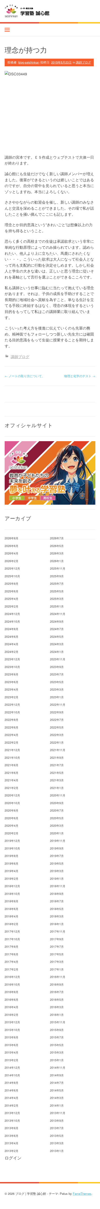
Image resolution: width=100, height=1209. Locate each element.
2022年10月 (12, 712)
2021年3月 (57, 780)
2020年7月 (57, 810)
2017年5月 (57, 954)
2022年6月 (11, 727)
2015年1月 (57, 1060)
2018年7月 (57, 901)
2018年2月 (11, 924)
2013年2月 (11, 1151)
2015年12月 (12, 1022)
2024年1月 (57, 652)
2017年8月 (11, 946)
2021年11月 (57, 750)
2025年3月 (57, 599)
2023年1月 (57, 697)
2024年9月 (57, 621)
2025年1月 (57, 606)
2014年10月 (12, 1075)
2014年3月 (57, 1098)
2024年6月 (11, 636)
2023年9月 (57, 667)
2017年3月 (57, 962)
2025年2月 (11, 606)
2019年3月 (57, 871)
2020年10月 (12, 803)
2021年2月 (11, 788)
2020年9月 (57, 803)
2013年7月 (57, 1128)
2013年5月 (57, 1136)
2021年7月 (57, 765)
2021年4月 (11, 780)
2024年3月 (57, 644)
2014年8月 (11, 1083)
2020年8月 (11, 810)
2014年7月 (57, 1083)
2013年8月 (11, 1128)
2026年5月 (57, 546)
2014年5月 (57, 1090)
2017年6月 (11, 954)
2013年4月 (11, 1143)
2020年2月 (11, 833)
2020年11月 (57, 795)
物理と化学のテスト (79, 376)
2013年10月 (12, 1120)
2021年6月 (11, 773)
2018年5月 (57, 909)
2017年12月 (12, 931)
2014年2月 (11, 1105)
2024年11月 (57, 614)
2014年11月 (57, 1067)
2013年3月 (57, 1143)
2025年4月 (11, 599)
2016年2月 (11, 1015)
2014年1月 (57, 1105)
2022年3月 (57, 735)
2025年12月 (12, 568)
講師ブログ (83, 62)
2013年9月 (57, 1120)
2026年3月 (57, 553)
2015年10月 (12, 1030)
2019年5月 (57, 863)
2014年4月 (11, 1098)
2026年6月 (11, 546)
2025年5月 (57, 591)
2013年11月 (57, 1113)
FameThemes (82, 1193)
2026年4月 (11, 553)
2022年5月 (57, 727)
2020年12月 (12, 795)
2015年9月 (57, 1030)
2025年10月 (12, 576)
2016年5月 (57, 999)
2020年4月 (11, 825)
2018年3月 (57, 916)
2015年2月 (11, 1060)
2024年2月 (11, 652)
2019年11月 (57, 841)
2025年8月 (11, 583)
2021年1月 (57, 788)
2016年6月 (11, 999)
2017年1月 (57, 969)
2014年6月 (11, 1090)
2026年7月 (57, 538)
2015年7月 (57, 1037)
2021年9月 (57, 757)
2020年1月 (57, 833)
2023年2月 (11, 697)
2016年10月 (12, 984)
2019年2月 (11, 878)
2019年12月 (12, 841)
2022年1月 (57, 742)
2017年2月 (11, 969)
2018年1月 (57, 924)
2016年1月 (57, 1015)
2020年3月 (57, 825)
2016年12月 (12, 977)
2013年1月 (57, 1151)
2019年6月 (11, 863)
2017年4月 (11, 962)
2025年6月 (11, 591)
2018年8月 (11, 901)
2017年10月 (12, 939)
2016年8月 (11, 992)
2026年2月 (11, 561)
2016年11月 (57, 977)
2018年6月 (11, 909)
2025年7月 (57, 583)
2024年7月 (57, 629)
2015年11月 (57, 1022)
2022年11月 (57, 704)
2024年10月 (12, 621)
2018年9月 (57, 894)
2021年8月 (11, 765)
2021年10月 (12, 757)
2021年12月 (12, 750)
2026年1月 (57, 561)
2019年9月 (57, 848)
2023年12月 (12, 659)
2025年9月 (57, 576)
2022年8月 (11, 720)
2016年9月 (57, 984)
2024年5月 (57, 636)
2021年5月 (57, 773)
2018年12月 (12, 886)
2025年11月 (57, 568)
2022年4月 (11, 735)
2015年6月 (11, 1045)
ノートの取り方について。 (25, 376)
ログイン (13, 1157)
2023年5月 (57, 682)
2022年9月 (57, 712)
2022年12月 (12, 704)
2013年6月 (11, 1136)
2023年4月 (11, 689)
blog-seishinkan (28, 62)
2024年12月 (12, 614)
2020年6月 (11, 818)
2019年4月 (11, 871)
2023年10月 (12, 667)
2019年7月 (57, 856)
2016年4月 (11, 1007)
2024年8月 (11, 629)
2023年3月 (57, 689)
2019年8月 (11, 856)
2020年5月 (57, 818)
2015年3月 (57, 1052)
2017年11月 (57, 931)
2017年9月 (57, 939)
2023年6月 (11, 682)
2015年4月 (11, 1052)
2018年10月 (12, 894)
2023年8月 (11, 674)
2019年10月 (12, 848)
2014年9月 (57, 1075)
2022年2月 (11, 742)
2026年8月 (11, 538)
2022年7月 (57, 720)
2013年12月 (12, 1113)
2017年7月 (57, 946)
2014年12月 (12, 1067)
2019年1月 (57, 878)
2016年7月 (57, 992)
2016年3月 (57, 1007)
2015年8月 (11, 1037)
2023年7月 (57, 674)
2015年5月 (57, 1045)
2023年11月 (57, 659)
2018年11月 (57, 886)
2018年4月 (11, 916)
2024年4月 (11, 644)
